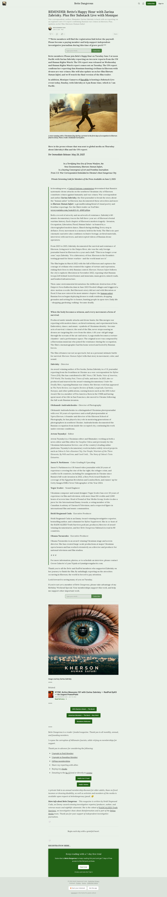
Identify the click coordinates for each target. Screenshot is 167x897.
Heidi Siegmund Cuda (59, 27)
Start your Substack (78, 888)
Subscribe (151, 3)
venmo (89, 772)
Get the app (93, 888)
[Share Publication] (143, 3)
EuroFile (85, 79)
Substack (74, 893)
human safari (107, 293)
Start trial (83, 867)
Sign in (161, 3)
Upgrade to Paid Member (62, 753)
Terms (84, 883)
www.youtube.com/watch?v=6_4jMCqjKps (70, 210)
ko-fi (68, 772)
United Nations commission (81, 188)
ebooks (64, 769)
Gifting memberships (61, 761)
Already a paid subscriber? (84, 872)
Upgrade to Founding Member (65, 757)
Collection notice (92, 883)
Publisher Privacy (93, 881)
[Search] (139, 3)
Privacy (78, 883)
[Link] (45, 154)
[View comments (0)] (57, 34)
